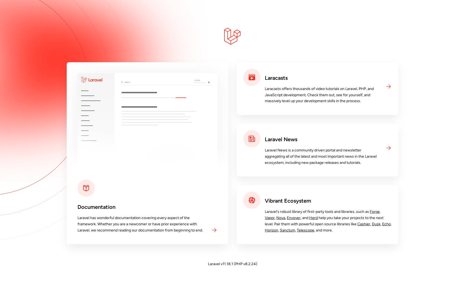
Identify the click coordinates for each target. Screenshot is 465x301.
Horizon (271, 230)
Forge (375, 211)
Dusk (376, 224)
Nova (280, 218)
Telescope (305, 230)
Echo (386, 224)
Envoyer (294, 218)
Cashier (363, 224)
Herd (313, 218)
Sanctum (287, 230)
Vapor (270, 218)
